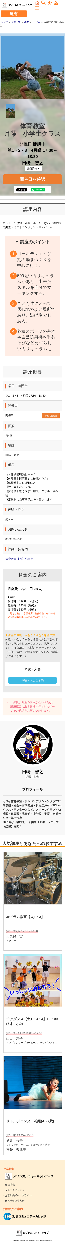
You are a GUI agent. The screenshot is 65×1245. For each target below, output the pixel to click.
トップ (4, 22)
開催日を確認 (32, 179)
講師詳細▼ (33, 168)
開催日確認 (51, 415)
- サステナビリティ (13, 1190)
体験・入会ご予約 (32, 680)
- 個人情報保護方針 (13, 1200)
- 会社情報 (9, 1184)
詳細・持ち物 (38, 706)
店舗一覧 (15, 22)
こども (36, 22)
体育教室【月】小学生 (19, 558)
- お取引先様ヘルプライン (17, 1195)
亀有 (26, 22)
